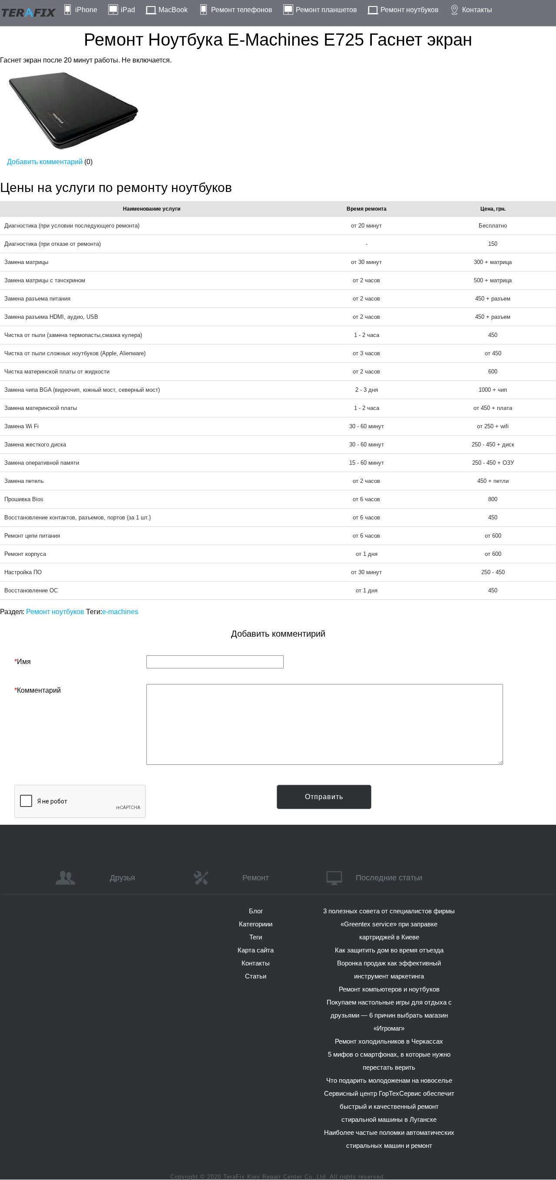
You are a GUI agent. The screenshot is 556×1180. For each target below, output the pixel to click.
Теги (255, 937)
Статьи (255, 976)
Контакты (477, 9)
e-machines (120, 611)
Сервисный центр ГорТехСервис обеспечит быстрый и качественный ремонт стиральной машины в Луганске (389, 1106)
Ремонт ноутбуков (410, 9)
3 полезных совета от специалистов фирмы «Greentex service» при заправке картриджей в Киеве (389, 924)
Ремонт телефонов (241, 9)
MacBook (173, 9)
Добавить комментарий (45, 161)
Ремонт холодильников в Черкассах (389, 1041)
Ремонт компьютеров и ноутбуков (389, 989)
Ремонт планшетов (326, 9)
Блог (256, 911)
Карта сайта (256, 950)
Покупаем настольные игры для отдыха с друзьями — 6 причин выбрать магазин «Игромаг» (389, 1015)
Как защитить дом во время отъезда (389, 950)
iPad (128, 9)
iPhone (86, 9)
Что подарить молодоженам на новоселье (389, 1080)
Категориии (255, 924)
